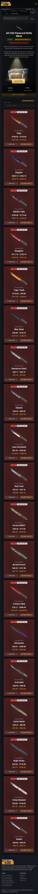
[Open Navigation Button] (36, 4)
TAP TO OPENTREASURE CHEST (18, 81)
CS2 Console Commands (8, 882)
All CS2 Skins (14, 11)
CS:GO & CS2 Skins (7, 875)
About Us (22, 877)
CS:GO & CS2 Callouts (7, 880)
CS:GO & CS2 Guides (7, 884)
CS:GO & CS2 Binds (7, 877)
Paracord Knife (19, 130)
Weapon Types (23, 11)
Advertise (22, 875)
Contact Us (23, 880)
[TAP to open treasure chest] (19, 71)
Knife (6, 13)
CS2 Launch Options (7, 878)
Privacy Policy (23, 878)
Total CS (5, 11)
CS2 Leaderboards (6, 885)
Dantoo (8, 890)
